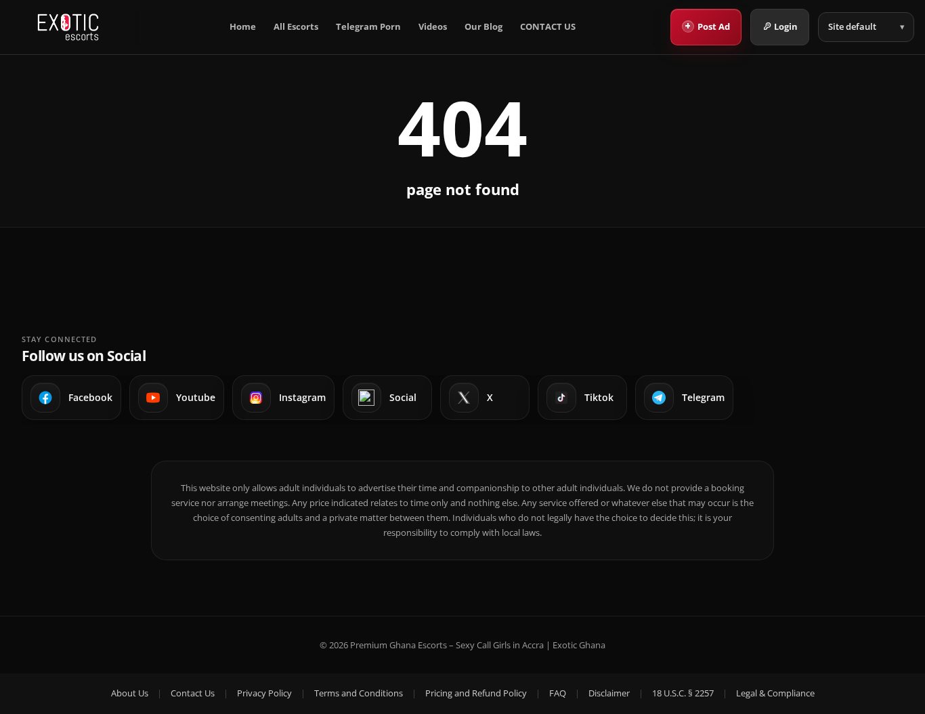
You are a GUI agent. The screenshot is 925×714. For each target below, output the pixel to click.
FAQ (557, 693)
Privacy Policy (264, 693)
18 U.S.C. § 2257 (683, 693)
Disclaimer (609, 693)
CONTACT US (548, 27)
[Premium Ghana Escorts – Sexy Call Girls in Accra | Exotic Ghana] (68, 27)
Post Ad (707, 26)
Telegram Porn (368, 27)
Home (243, 27)
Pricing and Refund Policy (476, 693)
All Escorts (296, 27)
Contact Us (193, 693)
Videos (432, 27)
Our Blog (483, 27)
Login (786, 26)
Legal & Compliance (775, 693)
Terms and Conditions (358, 693)
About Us (129, 693)
